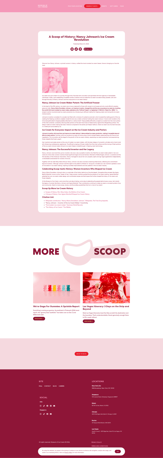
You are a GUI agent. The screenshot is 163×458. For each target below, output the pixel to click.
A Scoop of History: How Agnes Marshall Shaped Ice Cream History (67, 194)
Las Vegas (95, 429)
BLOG (55, 386)
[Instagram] (40, 406)
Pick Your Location (75, 6)
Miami (94, 403)
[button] (75, 6)
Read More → (39, 318)
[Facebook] (47, 406)
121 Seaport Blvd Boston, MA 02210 (101, 422)
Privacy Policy (68, 452)
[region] (81, 452)
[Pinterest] (50, 406)
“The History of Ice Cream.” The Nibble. (58, 207)
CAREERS (61, 386)
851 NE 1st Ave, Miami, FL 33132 (100, 405)
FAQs (122, 6)
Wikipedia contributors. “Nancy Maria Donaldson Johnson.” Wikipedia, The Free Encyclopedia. (77, 201)
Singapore (95, 394)
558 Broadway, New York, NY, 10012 (103, 388)
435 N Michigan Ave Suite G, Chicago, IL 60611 (104, 414)
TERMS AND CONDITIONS (99, 446)
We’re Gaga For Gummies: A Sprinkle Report (56, 306)
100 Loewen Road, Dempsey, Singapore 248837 (104, 397)
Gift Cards (114, 6)
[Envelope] (54, 406)
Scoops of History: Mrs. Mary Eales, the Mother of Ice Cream (65, 192)
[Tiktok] (44, 406)
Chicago (94, 412)
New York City (96, 386)
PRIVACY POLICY (96, 442)
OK (118, 451)
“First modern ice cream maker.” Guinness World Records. (64, 205)
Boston (94, 420)
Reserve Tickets (91, 6)
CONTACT (47, 386)
